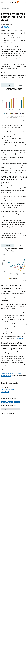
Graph (8, 85)
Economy (10, 402)
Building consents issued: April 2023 (10, 409)
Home (2, 8)
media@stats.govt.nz (7, 389)
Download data (19, 338)
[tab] (7, 85)
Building (4, 402)
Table (20, 85)
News (6, 8)
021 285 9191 (5, 391)
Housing (17, 402)
